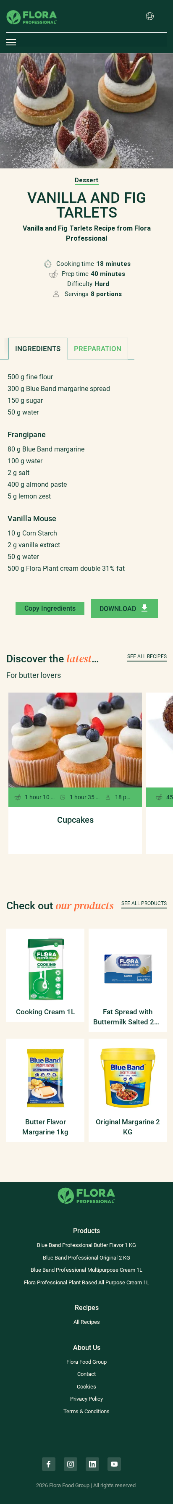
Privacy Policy (86, 1399)
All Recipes (86, 1322)
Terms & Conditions (86, 1411)
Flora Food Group (86, 1362)
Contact (86, 1374)
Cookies (86, 1386)
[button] (149, 17)
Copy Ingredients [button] (50, 608)
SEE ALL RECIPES (147, 656)
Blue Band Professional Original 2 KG (86, 1258)
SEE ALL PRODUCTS (144, 903)
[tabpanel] (86, 479)
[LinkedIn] (92, 1464)
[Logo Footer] (86, 1187)
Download (118, 609)
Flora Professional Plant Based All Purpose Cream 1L (86, 1282)
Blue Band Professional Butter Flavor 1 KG (86, 1245)
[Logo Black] (31, 6)
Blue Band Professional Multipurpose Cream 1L (86, 1270)
